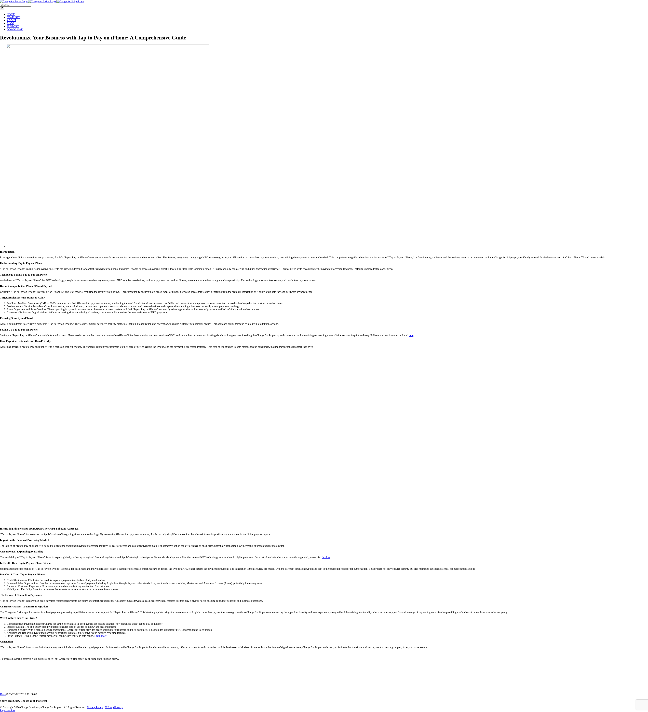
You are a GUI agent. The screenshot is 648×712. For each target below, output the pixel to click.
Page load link (7, 710)
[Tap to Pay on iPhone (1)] (108, 246)
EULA (108, 707)
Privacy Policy (95, 707)
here (411, 335)
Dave (3, 694)
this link (326, 557)
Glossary (118, 707)
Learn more (100, 635)
